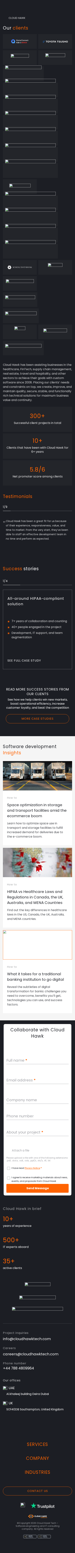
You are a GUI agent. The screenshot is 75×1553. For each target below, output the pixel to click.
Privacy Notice (32, 1168)
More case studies (37, 719)
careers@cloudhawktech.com (30, 1354)
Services (37, 1444)
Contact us (37, 1491)
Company (37, 1458)
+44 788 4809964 (18, 1368)
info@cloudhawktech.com (27, 1338)
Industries (37, 1472)
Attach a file (20, 1150)
